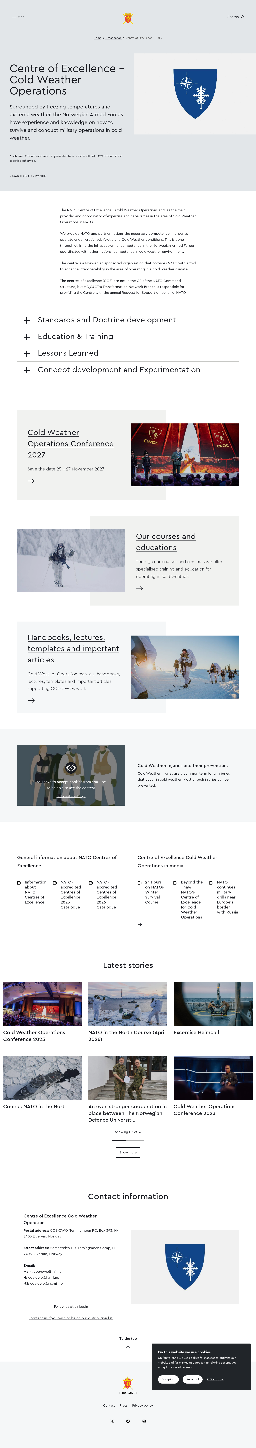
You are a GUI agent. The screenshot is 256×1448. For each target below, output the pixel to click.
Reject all (192, 1379)
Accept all (168, 1379)
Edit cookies (215, 1379)
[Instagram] (144, 1421)
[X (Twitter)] (112, 1421)
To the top (128, 1338)
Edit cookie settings (71, 796)
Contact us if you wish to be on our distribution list (71, 1318)
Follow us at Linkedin (71, 1306)
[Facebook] (128, 1421)
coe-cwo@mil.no (48, 1271)
